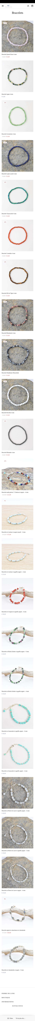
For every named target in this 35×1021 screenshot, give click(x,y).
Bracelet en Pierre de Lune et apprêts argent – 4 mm (15, 850)
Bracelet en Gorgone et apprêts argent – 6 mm (14, 611)
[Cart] (32, 6)
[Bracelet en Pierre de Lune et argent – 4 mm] (17, 872)
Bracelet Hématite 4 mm (8, 452)
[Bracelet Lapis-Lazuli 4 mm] (17, 156)
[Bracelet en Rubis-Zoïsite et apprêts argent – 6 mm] (17, 633)
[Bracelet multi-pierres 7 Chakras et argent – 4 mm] (17, 474)
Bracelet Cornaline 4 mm (8, 253)
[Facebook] (15, 1010)
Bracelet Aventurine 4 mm (9, 134)
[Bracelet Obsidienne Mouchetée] (17, 355)
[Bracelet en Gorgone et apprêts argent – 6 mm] (17, 594)
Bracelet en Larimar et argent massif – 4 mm (13, 532)
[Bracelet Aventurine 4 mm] (17, 116)
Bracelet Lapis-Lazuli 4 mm (9, 174)
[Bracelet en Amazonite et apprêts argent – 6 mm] (17, 713)
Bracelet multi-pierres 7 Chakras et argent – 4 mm (15, 492)
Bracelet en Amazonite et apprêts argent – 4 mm (14, 771)
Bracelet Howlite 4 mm (8, 412)
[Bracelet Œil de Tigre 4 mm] (17, 275)
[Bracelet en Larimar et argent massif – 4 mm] (17, 514)
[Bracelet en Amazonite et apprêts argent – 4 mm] (17, 753)
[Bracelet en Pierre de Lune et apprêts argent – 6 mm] (17, 793)
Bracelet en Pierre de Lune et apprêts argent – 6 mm (15, 811)
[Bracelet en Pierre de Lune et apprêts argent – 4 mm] (17, 832)
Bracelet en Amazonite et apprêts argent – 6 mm (14, 731)
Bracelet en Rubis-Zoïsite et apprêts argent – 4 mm (15, 691)
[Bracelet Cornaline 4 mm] (17, 235)
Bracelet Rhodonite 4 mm (8, 333)
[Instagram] (19, 1010)
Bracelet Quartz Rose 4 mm (9, 54)
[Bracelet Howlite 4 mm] (17, 395)
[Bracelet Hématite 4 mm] (17, 434)
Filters (11, 1018)
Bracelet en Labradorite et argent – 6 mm (13, 970)
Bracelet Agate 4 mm (7, 94)
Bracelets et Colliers (11, 18)
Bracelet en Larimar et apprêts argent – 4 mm (14, 572)
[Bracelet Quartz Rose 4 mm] (17, 36)
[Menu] (3, 5)
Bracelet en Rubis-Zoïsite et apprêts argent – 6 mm (15, 651)
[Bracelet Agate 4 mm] (17, 76)
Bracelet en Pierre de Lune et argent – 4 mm (13, 890)
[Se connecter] (28, 6)
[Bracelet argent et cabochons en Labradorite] (17, 912)
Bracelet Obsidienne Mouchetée (10, 373)
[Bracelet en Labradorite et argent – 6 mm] (17, 952)
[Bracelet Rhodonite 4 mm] (17, 315)
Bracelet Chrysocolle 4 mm (9, 213)
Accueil (3, 18)
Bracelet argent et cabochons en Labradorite (13, 930)
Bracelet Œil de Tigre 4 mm (9, 293)
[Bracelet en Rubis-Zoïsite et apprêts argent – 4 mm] (17, 673)
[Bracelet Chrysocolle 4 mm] (17, 195)
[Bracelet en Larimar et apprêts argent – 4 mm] (17, 554)
